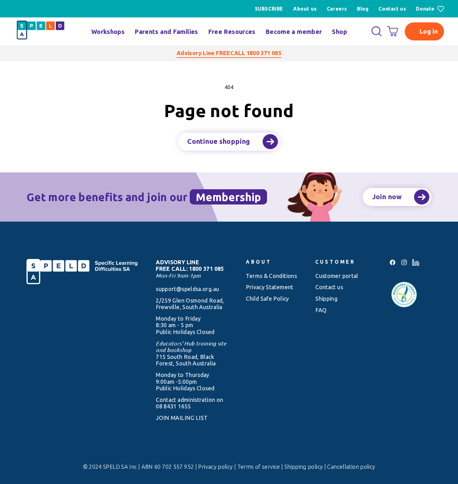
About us (305, 9)
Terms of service (259, 466)
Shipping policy (304, 466)
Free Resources (231, 31)
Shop (339, 31)
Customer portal (336, 276)
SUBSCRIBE (269, 9)
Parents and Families (166, 31)
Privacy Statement (269, 287)
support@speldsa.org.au (187, 289)
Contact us (392, 9)
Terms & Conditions (271, 276)
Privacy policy (216, 466)
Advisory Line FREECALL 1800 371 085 (229, 53)
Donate (425, 9)
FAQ (321, 310)
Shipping (326, 298)
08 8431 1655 (173, 406)
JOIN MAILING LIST (182, 418)
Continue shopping (218, 141)
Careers (337, 9)
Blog (363, 9)
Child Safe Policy (267, 298)
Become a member (293, 31)
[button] (376, 31)
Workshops (108, 31)
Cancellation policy (351, 466)
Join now (387, 196)
